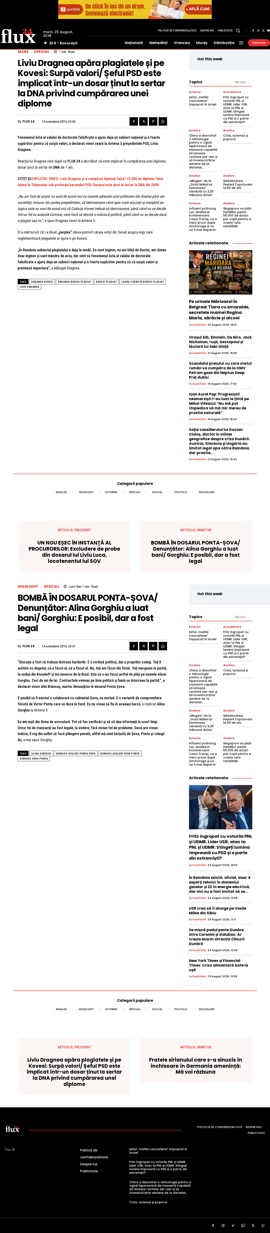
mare (23, 52)
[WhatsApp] (163, 121)
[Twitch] (243, 1226)
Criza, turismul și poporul (235, 137)
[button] (238, 31)
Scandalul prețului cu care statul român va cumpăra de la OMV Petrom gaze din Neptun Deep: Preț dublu (220, 370)
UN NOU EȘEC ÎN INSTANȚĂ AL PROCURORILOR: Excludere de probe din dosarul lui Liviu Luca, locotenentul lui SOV (74, 552)
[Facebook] (253, 30)
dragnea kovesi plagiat (74, 281)
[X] (263, 30)
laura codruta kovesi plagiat (142, 281)
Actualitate (232, 92)
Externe (195, 92)
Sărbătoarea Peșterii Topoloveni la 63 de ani (237, 184)
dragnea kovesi (42, 281)
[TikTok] (233, 1226)
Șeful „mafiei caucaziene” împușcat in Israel (202, 100)
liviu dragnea (29, 286)
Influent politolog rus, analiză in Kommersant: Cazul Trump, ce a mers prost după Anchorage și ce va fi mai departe (203, 219)
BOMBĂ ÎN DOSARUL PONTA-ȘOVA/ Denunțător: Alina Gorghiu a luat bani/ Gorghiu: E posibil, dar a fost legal (195, 552)
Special (42, 52)
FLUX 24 (29, 121)
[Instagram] (258, 30)
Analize (194, 130)
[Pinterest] (153, 121)
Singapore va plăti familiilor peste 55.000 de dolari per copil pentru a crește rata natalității (237, 217)
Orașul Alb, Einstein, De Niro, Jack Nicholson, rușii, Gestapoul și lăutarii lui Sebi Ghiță (220, 342)
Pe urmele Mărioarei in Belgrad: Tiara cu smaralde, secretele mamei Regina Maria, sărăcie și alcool (219, 310)
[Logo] (12, 1129)
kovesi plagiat (106, 281)
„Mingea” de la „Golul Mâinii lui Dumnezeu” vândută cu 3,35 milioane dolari (201, 188)
